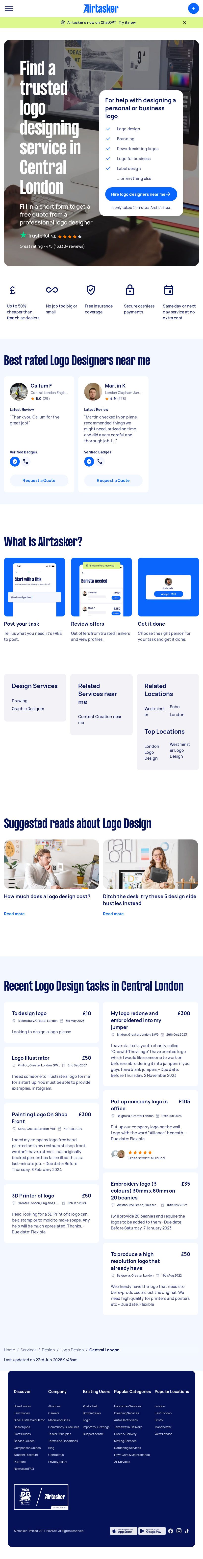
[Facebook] (171, 1531)
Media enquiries (59, 1420)
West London (163, 1434)
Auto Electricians (126, 1420)
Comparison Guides (27, 1448)
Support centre (93, 1434)
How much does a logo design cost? (47, 896)
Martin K (115, 385)
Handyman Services (127, 1406)
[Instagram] (179, 1530)
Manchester (163, 1427)
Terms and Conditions (63, 1441)
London (160, 1406)
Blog (51, 1448)
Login (86, 1420)
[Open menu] (9, 8)
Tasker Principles (59, 1434)
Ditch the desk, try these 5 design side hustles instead (149, 900)
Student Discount (26, 1455)
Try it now (127, 22)
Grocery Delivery (125, 1434)
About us (54, 1406)
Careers (53, 1413)
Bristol (159, 1420)
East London (163, 1413)
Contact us (56, 1455)
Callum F (41, 385)
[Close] (184, 22)
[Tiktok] (187, 1531)
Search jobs (22, 1427)
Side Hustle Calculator (29, 1420)
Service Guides (24, 1441)
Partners (19, 1462)
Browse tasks (92, 1413)
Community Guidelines (63, 1427)
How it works (22, 1406)
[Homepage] (101, 8)
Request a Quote (39, 480)
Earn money (22, 1413)
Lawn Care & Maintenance (132, 1455)
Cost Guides (22, 1434)
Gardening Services (127, 1448)
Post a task (90, 1406)
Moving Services (125, 1441)
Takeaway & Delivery (128, 1427)
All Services (122, 1462)
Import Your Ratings (96, 1427)
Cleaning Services (126, 1413)
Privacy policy (57, 1462)
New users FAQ (24, 1469)
